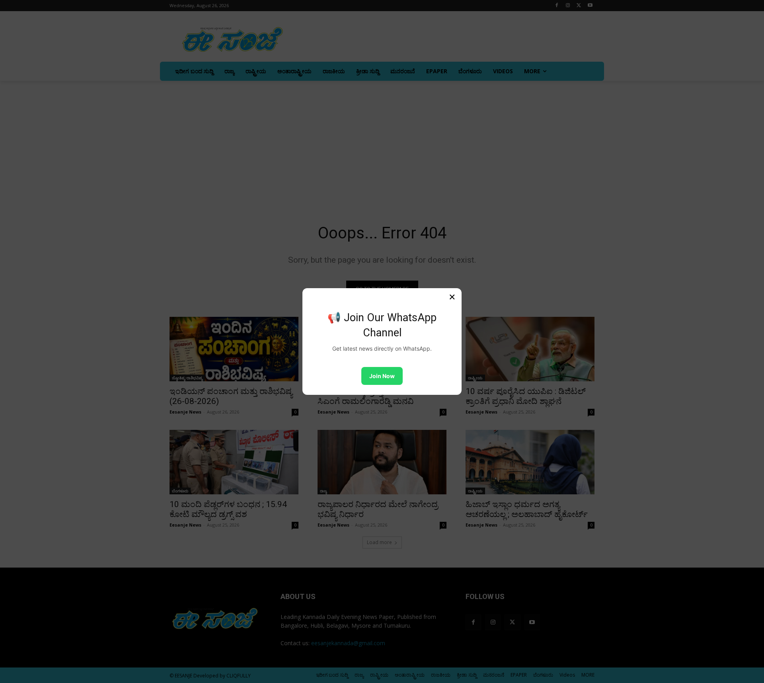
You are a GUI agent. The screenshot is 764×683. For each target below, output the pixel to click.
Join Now (382, 376)
